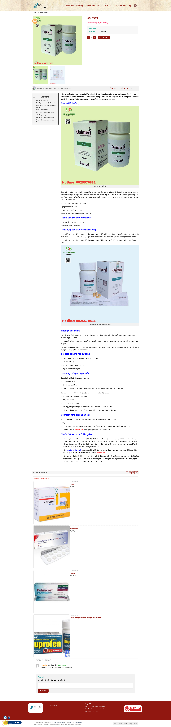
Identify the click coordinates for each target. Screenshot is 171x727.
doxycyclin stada (74, 528)
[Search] (135, 5)
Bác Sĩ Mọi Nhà (120, 6)
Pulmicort (72, 573)
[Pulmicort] (51, 591)
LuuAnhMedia (78, 723)
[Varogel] (51, 502)
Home (35, 12)
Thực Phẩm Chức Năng (74, 6)
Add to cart (104, 37)
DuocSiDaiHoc (59, 723)
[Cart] (130, 6)
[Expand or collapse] (56, 96)
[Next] (78, 40)
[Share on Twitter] (121, 88)
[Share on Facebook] (118, 88)
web (70, 723)
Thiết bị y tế (107, 6)
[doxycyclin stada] (51, 547)
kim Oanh (39, 88)
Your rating (42, 677)
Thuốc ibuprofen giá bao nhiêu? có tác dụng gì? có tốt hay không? (85, 617)
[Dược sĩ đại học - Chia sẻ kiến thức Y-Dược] (40, 6)
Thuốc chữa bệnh (92, 6)
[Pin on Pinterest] (124, 88)
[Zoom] (35, 62)
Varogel (72, 484)
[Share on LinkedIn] (127, 88)
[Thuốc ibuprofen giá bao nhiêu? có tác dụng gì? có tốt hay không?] (51, 636)
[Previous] (36, 40)
